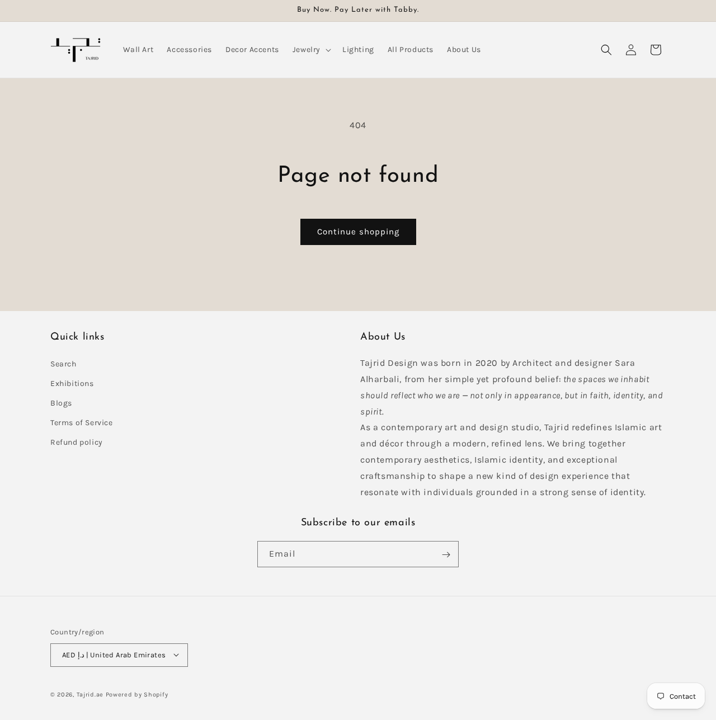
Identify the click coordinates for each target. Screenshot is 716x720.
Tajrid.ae (90, 694)
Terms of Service (81, 422)
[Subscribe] (446, 555)
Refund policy (76, 442)
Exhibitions (72, 383)
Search (63, 363)
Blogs (61, 403)
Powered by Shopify (137, 694)
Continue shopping (358, 232)
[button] (311, 50)
